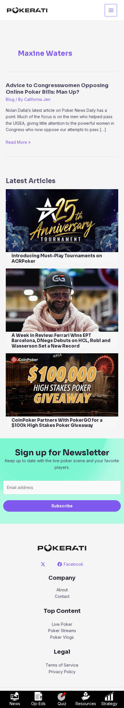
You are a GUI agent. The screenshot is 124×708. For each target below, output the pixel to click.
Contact (62, 596)
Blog (10, 99)
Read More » (18, 142)
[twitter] (44, 564)
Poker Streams (62, 630)
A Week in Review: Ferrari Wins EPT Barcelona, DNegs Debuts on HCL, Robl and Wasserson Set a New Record (61, 341)
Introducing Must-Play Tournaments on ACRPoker (57, 258)
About (62, 589)
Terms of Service (62, 665)
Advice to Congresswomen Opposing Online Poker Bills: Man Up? (57, 88)
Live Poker (62, 624)
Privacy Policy (62, 671)
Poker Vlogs (62, 637)
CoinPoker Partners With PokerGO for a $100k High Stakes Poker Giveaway (57, 422)
